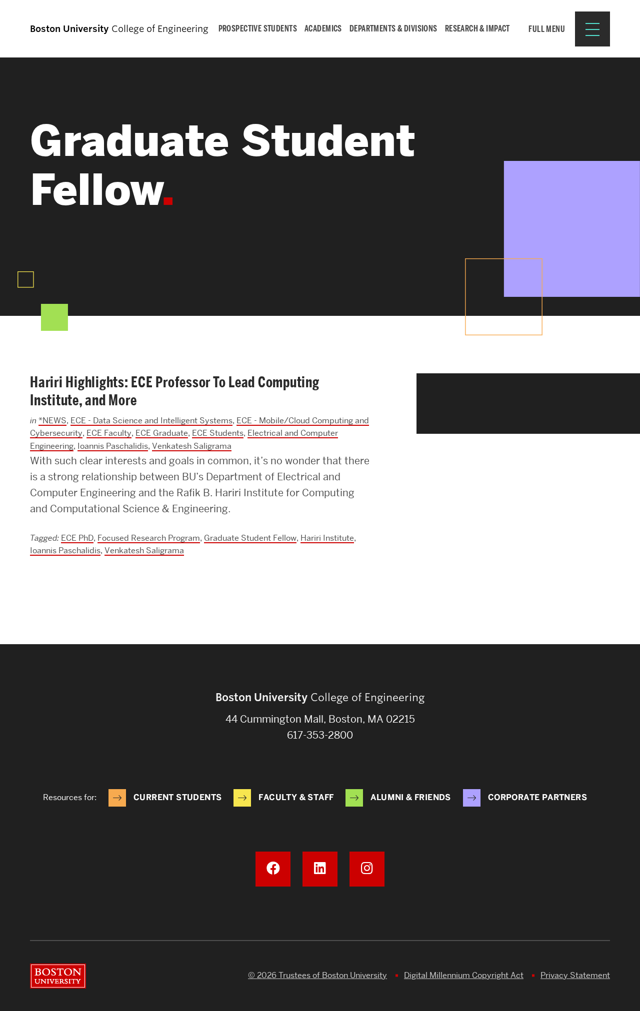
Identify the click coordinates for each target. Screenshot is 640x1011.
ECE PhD (77, 538)
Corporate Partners (537, 797)
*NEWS (52, 420)
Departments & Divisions (394, 28)
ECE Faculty (109, 433)
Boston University (58, 976)
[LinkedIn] (320, 869)
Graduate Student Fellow (250, 538)
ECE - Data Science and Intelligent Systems (151, 420)
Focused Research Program (149, 538)
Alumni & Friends (410, 797)
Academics (323, 28)
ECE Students (218, 433)
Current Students (178, 797)
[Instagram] (367, 869)
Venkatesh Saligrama (192, 446)
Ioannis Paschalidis (113, 446)
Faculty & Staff (296, 797)
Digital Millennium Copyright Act (464, 975)
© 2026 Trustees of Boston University (317, 975)
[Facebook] (273, 869)
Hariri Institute (327, 538)
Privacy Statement (575, 975)
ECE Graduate (162, 433)
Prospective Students (258, 28)
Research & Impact (477, 28)
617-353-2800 (320, 735)
